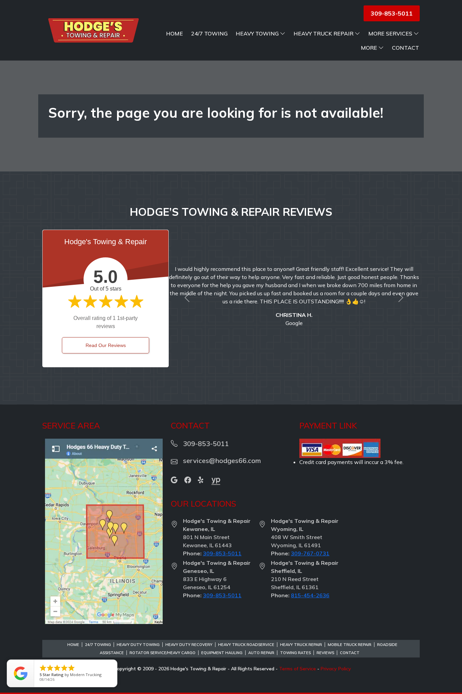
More (369, 47)
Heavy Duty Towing (138, 644)
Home (174, 33)
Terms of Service (297, 669)
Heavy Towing (257, 33)
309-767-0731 (310, 553)
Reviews (325, 652)
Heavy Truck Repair (323, 33)
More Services (390, 33)
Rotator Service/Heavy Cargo (162, 652)
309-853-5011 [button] (392, 13)
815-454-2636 (310, 595)
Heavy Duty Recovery (188, 644)
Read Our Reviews (106, 345)
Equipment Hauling (221, 652)
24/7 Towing (209, 33)
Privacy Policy (336, 669)
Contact (405, 47)
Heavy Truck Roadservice (246, 644)
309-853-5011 (222, 553)
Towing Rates (295, 652)
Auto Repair (261, 652)
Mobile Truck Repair (349, 644)
